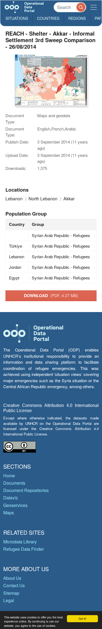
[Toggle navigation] (93, 7)
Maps (8, 512)
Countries (48, 18)
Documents (14, 483)
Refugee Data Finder (23, 549)
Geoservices (15, 505)
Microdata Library (20, 541)
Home (9, 475)
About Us (12, 578)
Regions (77, 18)
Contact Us (14, 585)
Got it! (82, 618)
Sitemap (11, 593)
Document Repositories (26, 490)
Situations (16, 18)
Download (51, 295)
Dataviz (10, 497)
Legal (8, 600)
